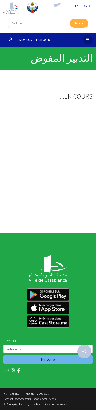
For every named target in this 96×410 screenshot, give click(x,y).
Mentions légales (37, 393)
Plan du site (11, 393)
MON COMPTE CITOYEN (34, 40)
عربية (87, 5)
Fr (76, 5)
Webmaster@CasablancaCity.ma (35, 399)
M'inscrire (48, 359)
